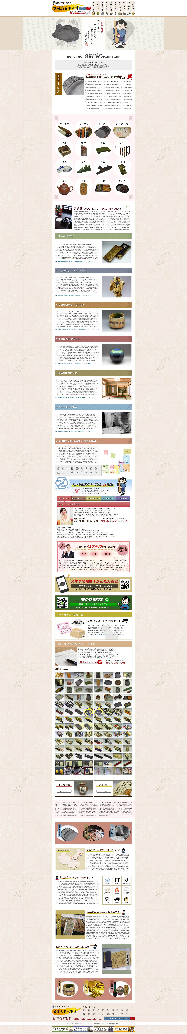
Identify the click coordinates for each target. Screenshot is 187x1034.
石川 (91, 468)
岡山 (94, 1013)
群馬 (58, 468)
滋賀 (86, 469)
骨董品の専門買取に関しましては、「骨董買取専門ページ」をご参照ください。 (76, 295)
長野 (63, 469)
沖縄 (63, 473)
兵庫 (117, 1012)
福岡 (72, 472)
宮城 (72, 467)
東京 (72, 468)
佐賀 (77, 472)
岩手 (67, 467)
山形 (82, 467)
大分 (91, 472)
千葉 (67, 468)
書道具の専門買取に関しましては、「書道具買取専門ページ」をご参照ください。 (77, 261)
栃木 (96, 467)
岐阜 (67, 469)
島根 (89, 1013)
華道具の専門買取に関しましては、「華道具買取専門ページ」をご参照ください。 (77, 363)
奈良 (122, 1012)
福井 (96, 468)
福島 (86, 467)
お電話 (98, 634)
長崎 (82, 472)
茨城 (91, 467)
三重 (82, 469)
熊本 (86, 472)
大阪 (96, 469)
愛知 (77, 469)
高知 (67, 472)
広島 (98, 1013)
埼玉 (63, 468)
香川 (58, 472)
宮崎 (96, 472)
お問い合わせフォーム (108, 634)
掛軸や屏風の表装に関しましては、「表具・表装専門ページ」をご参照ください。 (77, 431)
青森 (63, 467)
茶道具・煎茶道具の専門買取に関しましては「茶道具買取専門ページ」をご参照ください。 (79, 329)
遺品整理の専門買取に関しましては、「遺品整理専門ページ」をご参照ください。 (77, 397)
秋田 (77, 467)
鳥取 (84, 1013)
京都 (91, 469)
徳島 (108, 1013)
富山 (86, 468)
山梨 (58, 469)
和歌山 (127, 1012)
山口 (103, 1013)
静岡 (72, 469)
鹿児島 (58, 473)
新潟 (82, 468)
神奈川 (77, 468)
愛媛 (63, 472)
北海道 (58, 467)
